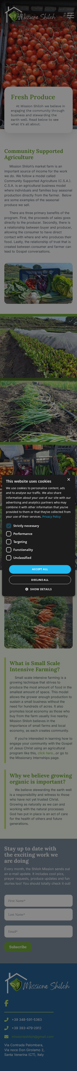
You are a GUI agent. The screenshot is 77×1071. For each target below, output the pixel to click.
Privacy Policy (51, 516)
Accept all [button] (40, 569)
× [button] (68, 479)
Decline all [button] (39, 580)
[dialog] (38, 535)
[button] (38, 589)
